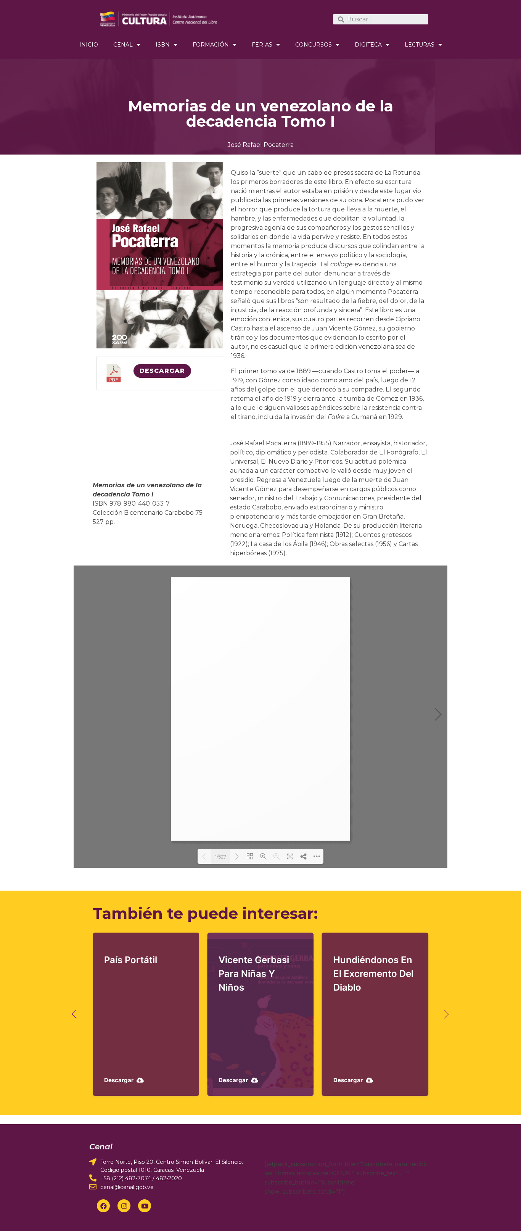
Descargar (162, 370)
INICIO (88, 44)
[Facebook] (103, 1205)
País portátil (130, 959)
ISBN (163, 44)
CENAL (123, 44)
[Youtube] (144, 1205)
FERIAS (262, 44)
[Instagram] (123, 1205)
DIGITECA (368, 44)
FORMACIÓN (211, 44)
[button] (74, 1014)
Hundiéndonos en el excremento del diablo (373, 973)
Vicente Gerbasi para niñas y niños (254, 973)
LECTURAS (419, 44)
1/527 (220, 857)
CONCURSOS (313, 44)
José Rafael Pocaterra (261, 144)
